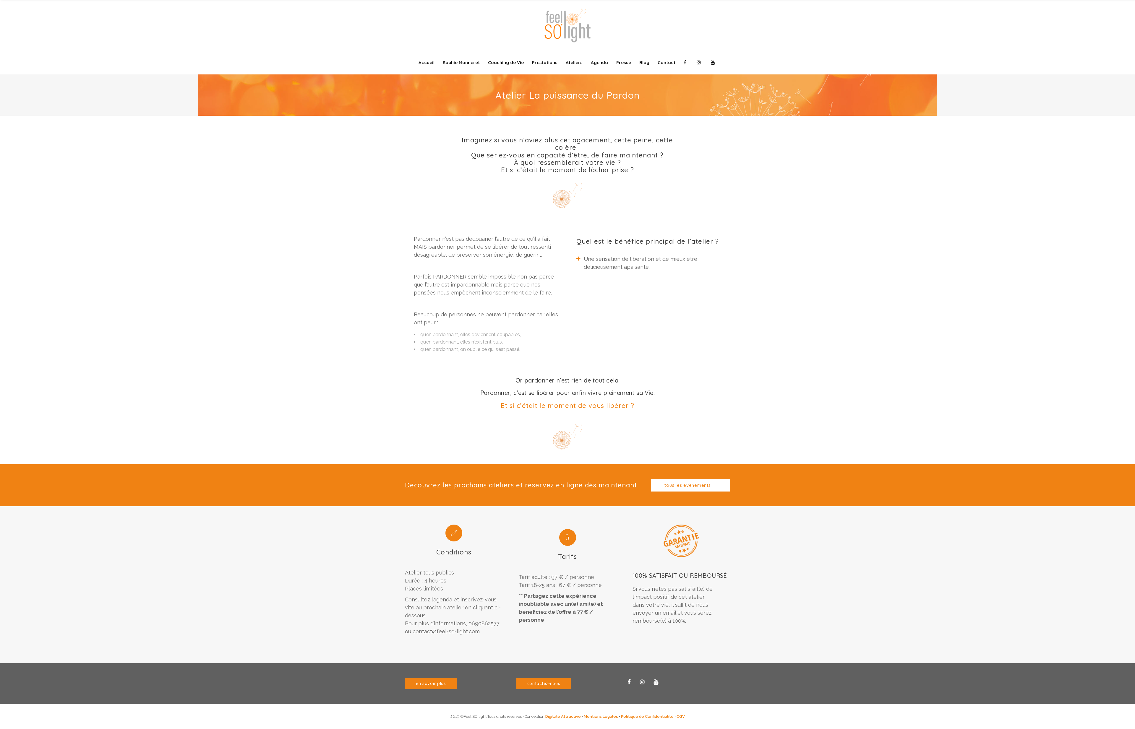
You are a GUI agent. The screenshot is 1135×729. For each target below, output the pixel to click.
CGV (681, 716)
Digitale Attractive (563, 716)
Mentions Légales (601, 716)
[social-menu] (686, 62)
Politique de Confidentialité (647, 716)
